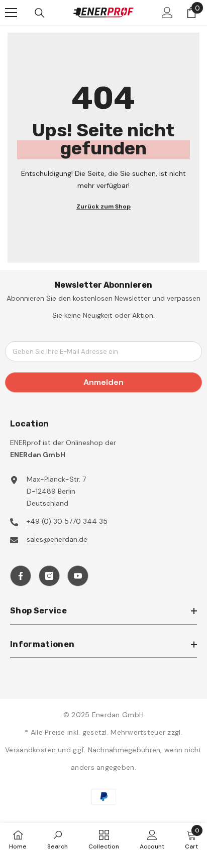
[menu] (11, 13)
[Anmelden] (167, 12)
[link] (57, 839)
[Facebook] (20, 575)
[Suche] (40, 13)
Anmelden (103, 382)
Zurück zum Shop (103, 206)
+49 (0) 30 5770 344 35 (67, 521)
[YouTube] (77, 575)
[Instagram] (49, 575)
